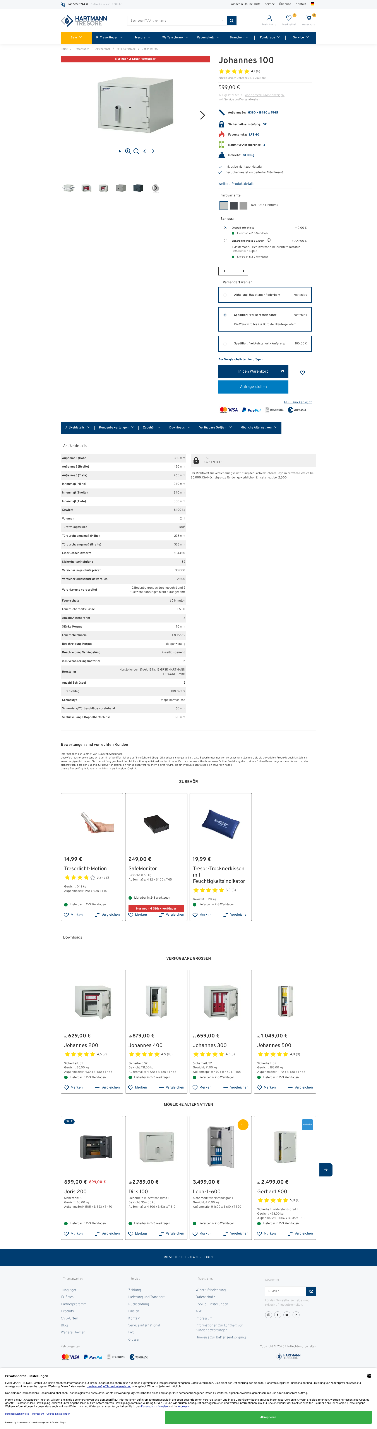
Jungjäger (68, 1290)
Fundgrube (267, 38)
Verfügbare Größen (213, 428)
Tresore (140, 38)
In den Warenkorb (253, 371)
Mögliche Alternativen (256, 428)
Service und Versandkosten (242, 99)
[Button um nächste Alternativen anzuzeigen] (325, 1169)
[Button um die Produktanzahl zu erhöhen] (243, 271)
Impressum (204, 1318)
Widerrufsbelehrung (211, 1290)
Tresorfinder (81, 49)
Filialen (133, 1311)
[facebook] (277, 1314)
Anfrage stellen (253, 386)
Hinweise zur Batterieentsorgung (221, 1337)
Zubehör (149, 428)
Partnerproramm (73, 1304)
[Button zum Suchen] (231, 20)
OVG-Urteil (69, 1318)
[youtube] (286, 1314)
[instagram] (268, 1314)
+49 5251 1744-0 (77, 4)
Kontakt (301, 4)
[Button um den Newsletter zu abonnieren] (311, 1291)
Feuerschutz (205, 38)
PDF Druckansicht (298, 402)
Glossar (134, 1340)
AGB (199, 1311)
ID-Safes (67, 1297)
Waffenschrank (172, 38)
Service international (144, 1325)
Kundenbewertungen (114, 428)
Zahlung (134, 1290)
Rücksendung (138, 1304)
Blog (64, 1325)
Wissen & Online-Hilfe (245, 4)
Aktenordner (102, 49)
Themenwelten (73, 1279)
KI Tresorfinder (107, 38)
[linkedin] (296, 1314)
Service (270, 4)
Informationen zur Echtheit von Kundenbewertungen (219, 1328)
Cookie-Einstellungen (212, 1304)
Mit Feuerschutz (126, 49)
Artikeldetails (75, 428)
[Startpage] (84, 21)
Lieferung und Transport (146, 1297)
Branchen (236, 38)
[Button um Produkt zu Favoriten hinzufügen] (302, 373)
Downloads (177, 428)
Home (64, 49)
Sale (74, 38)
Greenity (67, 1311)
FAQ (131, 1332)
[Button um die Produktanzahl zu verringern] (234, 271)
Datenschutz (205, 1297)
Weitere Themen (73, 1332)
